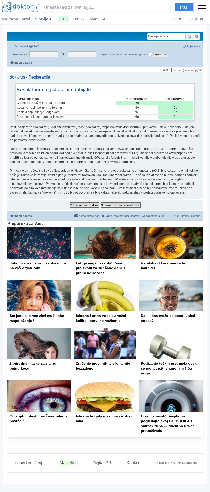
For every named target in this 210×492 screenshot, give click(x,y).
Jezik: (166, 69)
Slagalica (97, 18)
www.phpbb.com (180, 153)
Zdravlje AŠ (44, 18)
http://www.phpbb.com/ (119, 162)
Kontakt (79, 18)
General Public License (88, 153)
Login (176, 18)
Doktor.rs (190, 462)
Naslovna (10, 18)
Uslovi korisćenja (29, 463)
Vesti (26, 18)
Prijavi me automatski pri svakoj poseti (124, 54)
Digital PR (102, 463)
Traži (183, 7)
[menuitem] (34, 46)
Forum (63, 18)
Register (196, 18)
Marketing (69, 463)
